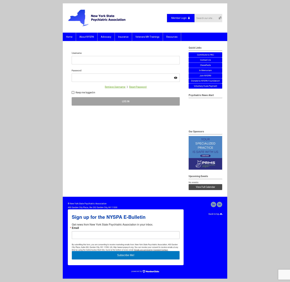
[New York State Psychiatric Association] (97, 26)
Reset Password (138, 87)
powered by (136, 271)
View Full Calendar (205, 187)
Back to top (214, 214)
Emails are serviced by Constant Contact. (151, 249)
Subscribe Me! (125, 255)
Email (75, 228)
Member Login (179, 18)
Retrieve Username (115, 87)
